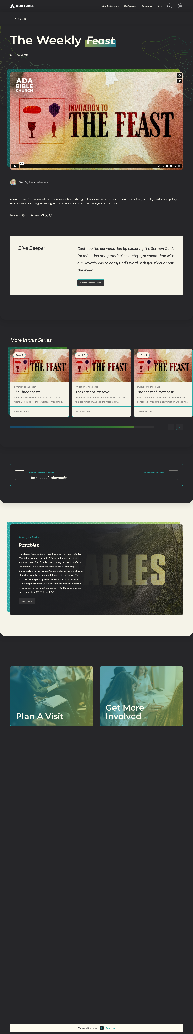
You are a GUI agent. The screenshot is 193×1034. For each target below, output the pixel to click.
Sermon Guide (21, 411)
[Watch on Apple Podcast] (23, 215)
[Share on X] (46, 215)
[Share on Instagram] (50, 215)
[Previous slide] (171, 427)
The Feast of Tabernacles (48, 478)
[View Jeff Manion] (13, 182)
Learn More (26, 601)
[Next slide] (179, 427)
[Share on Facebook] (42, 215)
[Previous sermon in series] (19, 475)
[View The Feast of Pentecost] (163, 365)
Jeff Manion (42, 182)
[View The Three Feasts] (39, 365)
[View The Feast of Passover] (101, 365)
